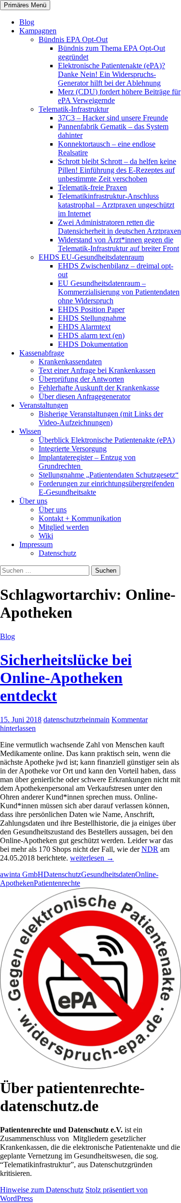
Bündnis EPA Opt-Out (73, 39)
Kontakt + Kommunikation (80, 518)
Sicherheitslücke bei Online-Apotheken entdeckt (66, 677)
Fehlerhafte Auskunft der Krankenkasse (99, 388)
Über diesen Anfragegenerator (84, 396)
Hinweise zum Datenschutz (42, 1190)
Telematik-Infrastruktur (74, 109)
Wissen (30, 431)
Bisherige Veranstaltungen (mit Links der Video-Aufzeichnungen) (101, 418)
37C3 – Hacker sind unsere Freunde (113, 118)
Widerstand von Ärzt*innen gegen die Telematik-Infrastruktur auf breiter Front (118, 244)
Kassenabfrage (41, 353)
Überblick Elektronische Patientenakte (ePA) (107, 440)
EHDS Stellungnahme (92, 318)
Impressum (36, 544)
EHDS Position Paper (91, 309)
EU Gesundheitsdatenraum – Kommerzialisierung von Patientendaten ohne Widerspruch (119, 292)
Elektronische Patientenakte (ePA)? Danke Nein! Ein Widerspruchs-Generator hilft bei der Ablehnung (111, 74)
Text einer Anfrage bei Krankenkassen (97, 370)
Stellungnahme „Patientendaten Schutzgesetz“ (109, 475)
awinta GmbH (21, 874)
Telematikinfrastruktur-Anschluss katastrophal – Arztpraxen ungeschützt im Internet (116, 205)
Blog (26, 22)
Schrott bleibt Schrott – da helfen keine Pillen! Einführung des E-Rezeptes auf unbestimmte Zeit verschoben (117, 170)
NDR (149, 849)
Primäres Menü (25, 5)
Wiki (46, 536)
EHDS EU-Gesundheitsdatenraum (91, 257)
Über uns (33, 501)
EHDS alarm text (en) (91, 335)
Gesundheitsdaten (108, 874)
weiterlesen (92, 858)
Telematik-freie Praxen (92, 187)
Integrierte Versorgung (73, 449)
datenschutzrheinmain (76, 719)
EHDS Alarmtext (84, 327)
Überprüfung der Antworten (81, 379)
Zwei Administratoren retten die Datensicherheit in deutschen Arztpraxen (119, 226)
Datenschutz (57, 553)
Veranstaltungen (43, 405)
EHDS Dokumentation (93, 344)
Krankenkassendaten (70, 361)
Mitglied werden (64, 527)
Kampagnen (37, 31)
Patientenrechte (57, 883)
